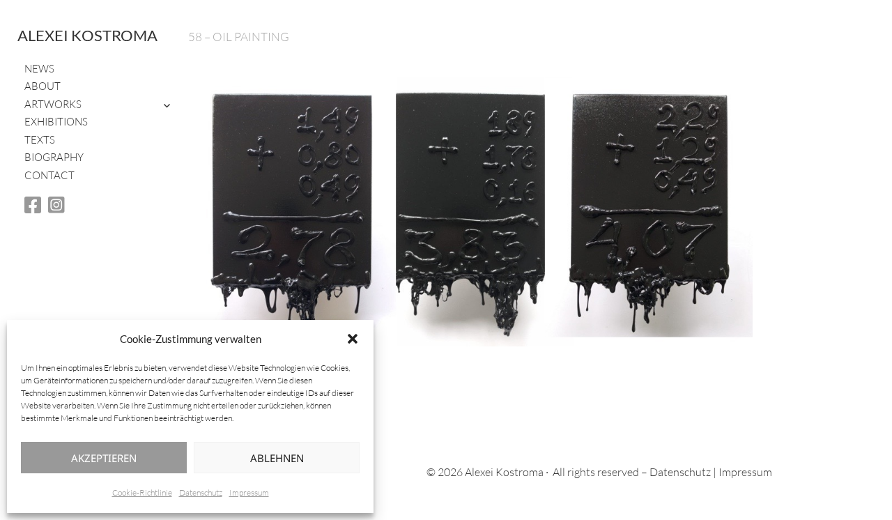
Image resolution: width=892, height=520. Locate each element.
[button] (353, 339)
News (39, 68)
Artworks (53, 104)
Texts (39, 139)
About (42, 86)
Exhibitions (56, 121)
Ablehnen (277, 458)
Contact (49, 175)
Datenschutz (200, 492)
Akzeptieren (104, 458)
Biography (54, 157)
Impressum (249, 492)
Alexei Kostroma (87, 35)
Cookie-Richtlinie (142, 492)
